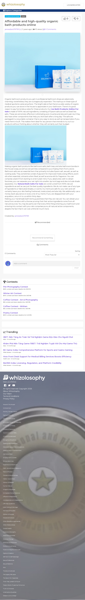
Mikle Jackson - (8, 352)
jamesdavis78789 (12, 29)
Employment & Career (12, 16)
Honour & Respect (8, 482)
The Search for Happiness (10, 578)
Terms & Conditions (11, 396)
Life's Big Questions (9, 503)
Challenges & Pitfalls (9, 425)
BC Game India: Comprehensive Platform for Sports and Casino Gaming (37, 350)
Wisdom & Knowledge (9, 595)
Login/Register (73, 5)
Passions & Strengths (9, 532)
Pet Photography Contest (15, 287)
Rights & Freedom (8, 553)
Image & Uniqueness (9, 489)
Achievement (7, 408)
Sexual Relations (8, 564)
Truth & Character (8, 588)
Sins (4, 567)
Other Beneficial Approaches (11, 521)
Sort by (77, 251)
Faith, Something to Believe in (12, 468)
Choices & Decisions (9, 429)
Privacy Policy (9, 399)
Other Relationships (9, 525)
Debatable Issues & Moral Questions (13, 447)
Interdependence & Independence (13, 500)
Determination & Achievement (12, 450)
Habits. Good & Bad (9, 479)
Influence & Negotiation (10, 496)
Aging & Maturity (8, 415)
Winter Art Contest (12, 293)
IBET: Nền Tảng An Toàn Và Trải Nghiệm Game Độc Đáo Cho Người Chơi (38, 337)
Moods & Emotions (8, 518)
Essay (23, 16)
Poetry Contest (10, 313)
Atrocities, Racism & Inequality (12, 422)
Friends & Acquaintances (10, 475)
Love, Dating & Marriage (10, 507)
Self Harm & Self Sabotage (11, 557)
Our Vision (7, 394)
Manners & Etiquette (9, 510)
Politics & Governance (9, 546)
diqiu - (5, 339)
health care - (7, 359)
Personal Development (10, 542)
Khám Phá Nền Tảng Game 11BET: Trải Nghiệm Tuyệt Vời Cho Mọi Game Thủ (40, 343)
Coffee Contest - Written (15, 306)
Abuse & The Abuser (9, 404)
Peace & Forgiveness (9, 535)
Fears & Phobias (8, 472)
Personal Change (8, 539)
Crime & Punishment (9, 436)
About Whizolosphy (11, 391)
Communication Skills (9, 433)
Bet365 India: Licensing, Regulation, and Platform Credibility (32, 363)
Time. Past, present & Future (11, 581)
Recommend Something (42, 238)
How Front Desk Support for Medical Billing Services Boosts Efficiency (37, 356)
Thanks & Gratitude (9, 571)
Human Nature (7, 486)
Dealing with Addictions (10, 443)
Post (76, 268)
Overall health (7, 528)
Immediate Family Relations (11, 493)
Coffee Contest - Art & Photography (20, 300)
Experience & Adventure (10, 464)
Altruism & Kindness (9, 418)
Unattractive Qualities (9, 592)
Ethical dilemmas (8, 461)
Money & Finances (8, 514)
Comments (50, 29)
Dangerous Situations (9, 440)
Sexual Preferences (8, 560)
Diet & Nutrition (8, 454)
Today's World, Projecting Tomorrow (14, 585)
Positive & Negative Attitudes (11, 549)
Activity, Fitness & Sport (10, 411)
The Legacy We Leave (9, 574)
